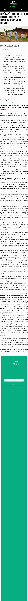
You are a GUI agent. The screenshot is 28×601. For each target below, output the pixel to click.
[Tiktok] (17, 6)
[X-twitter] (12, 6)
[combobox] (7, 9)
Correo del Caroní (17, 103)
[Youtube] (14, 6)
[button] (22, 9)
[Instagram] (16, 6)
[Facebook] (10, 6)
